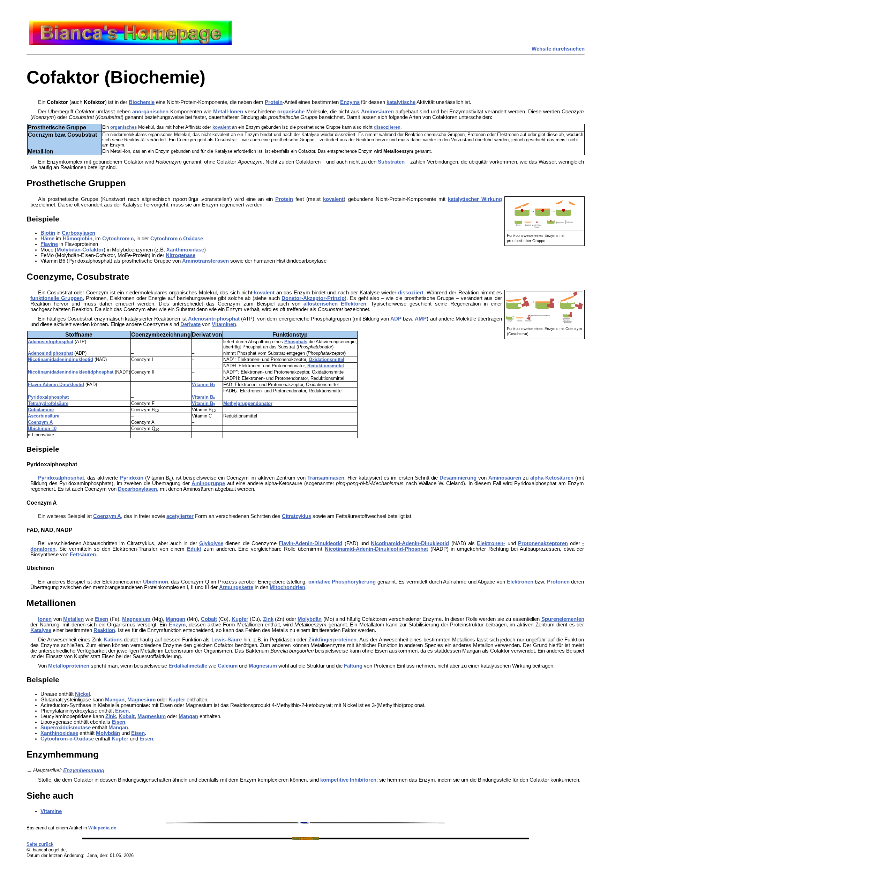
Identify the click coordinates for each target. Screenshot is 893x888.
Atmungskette (236, 587)
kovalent (221, 127)
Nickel (82, 694)
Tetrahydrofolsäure (48, 403)
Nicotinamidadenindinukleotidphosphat (70, 372)
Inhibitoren (363, 780)
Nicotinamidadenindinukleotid (60, 359)
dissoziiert (410, 292)
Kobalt (127, 716)
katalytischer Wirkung (475, 199)
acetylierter (180, 516)
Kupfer (240, 619)
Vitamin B (203, 384)
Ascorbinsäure (43, 416)
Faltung (353, 666)
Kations (113, 639)
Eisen (101, 619)
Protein (274, 102)
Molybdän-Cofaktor (80, 250)
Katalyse (40, 630)
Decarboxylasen (137, 489)
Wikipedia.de (102, 827)
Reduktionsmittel (325, 365)
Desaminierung (458, 478)
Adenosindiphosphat (50, 353)
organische (291, 111)
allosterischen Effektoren (334, 304)
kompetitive (334, 780)
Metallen (73, 619)
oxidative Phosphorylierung (342, 582)
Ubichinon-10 (42, 428)
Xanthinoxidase (185, 250)
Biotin (47, 233)
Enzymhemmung (83, 770)
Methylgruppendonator (247, 403)
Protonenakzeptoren (543, 543)
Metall (220, 111)
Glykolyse (211, 543)
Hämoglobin (77, 238)
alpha (536, 478)
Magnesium (136, 619)
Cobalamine (41, 409)
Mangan (175, 619)
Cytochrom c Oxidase (176, 238)
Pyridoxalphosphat (48, 397)
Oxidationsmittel (326, 359)
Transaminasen (325, 478)
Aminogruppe (208, 483)
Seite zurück (40, 844)
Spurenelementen (562, 619)
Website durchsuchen (558, 49)
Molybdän (310, 619)
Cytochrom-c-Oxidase (67, 739)
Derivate (190, 324)
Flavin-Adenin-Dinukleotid (56, 384)
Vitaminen (224, 324)
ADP (396, 319)
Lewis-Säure (226, 639)
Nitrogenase (180, 255)
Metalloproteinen (68, 666)
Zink (268, 619)
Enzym (177, 624)
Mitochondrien (287, 587)
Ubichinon (155, 582)
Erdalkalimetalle (187, 666)
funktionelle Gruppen (56, 298)
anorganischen (150, 111)
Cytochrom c (118, 238)
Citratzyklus (296, 516)
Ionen (236, 111)
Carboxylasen (78, 233)
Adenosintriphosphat (214, 319)
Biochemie (142, 102)
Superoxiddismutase (65, 727)
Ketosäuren (559, 478)
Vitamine (51, 811)
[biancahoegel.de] (130, 43)
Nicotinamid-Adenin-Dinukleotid (410, 543)
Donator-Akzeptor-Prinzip (313, 298)
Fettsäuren (83, 554)
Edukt (194, 549)
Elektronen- (491, 543)
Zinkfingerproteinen (332, 639)
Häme (47, 238)
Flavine (49, 244)
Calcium (228, 666)
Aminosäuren (377, 111)
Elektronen (520, 582)
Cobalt (209, 619)
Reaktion (104, 630)
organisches (123, 127)
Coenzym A (40, 422)
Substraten (391, 162)
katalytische (401, 102)
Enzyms (350, 102)
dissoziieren (387, 127)
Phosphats (295, 341)
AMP (421, 319)
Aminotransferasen (205, 261)
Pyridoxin (131, 478)
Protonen (558, 582)
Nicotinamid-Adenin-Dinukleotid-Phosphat (376, 549)
